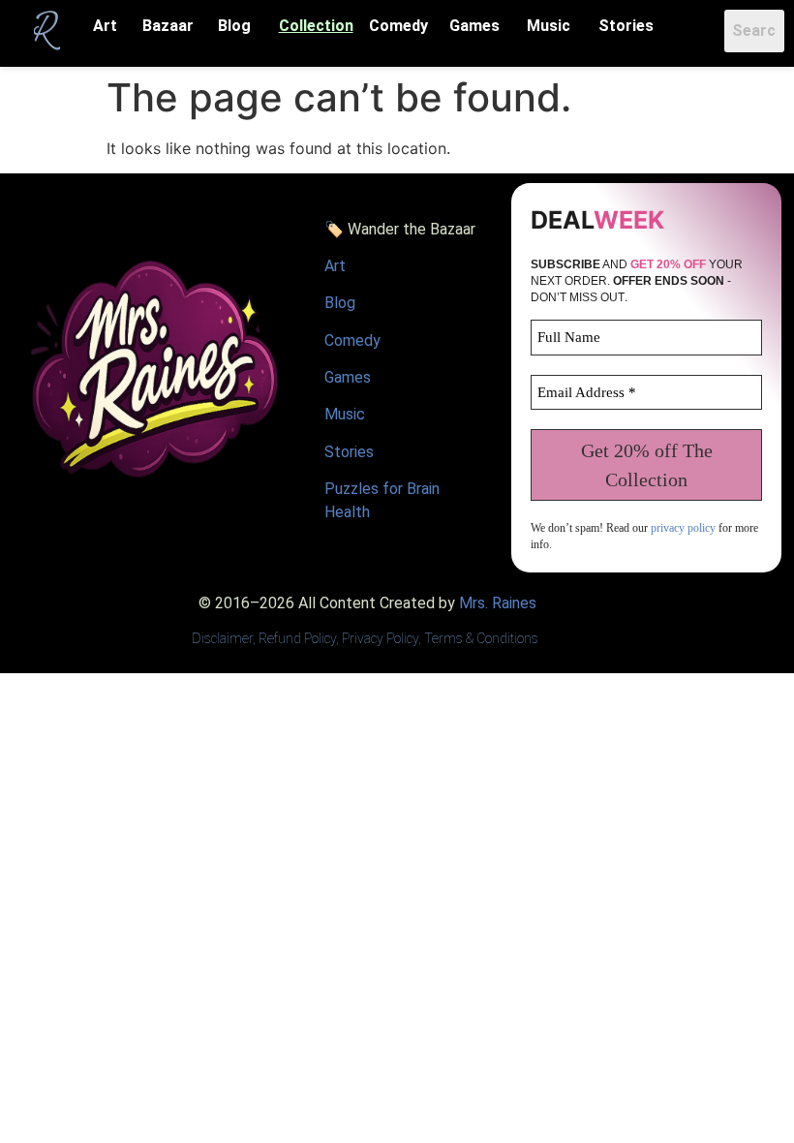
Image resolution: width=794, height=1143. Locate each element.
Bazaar (168, 25)
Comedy (398, 25)
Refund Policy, (300, 638)
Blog (234, 25)
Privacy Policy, (381, 638)
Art (105, 25)
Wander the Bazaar (411, 229)
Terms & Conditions (481, 638)
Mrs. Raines (497, 603)
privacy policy (683, 528)
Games (474, 25)
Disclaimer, (225, 638)
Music (548, 25)
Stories (626, 25)
